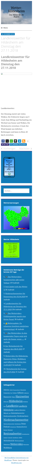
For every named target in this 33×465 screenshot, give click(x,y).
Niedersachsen (22, 416)
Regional (10, 430)
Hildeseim (6, 401)
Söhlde (20, 437)
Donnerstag (7, 393)
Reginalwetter (13, 426)
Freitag (15, 393)
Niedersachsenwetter (16, 419)
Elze (11, 393)
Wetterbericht (9, 440)
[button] (3, 141)
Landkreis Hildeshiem (19, 410)
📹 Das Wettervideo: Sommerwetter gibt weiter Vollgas (14, 280)
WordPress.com (16, 463)
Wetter (5, 144)
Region (5, 430)
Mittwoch (6, 413)
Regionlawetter (25, 434)
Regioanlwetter (22, 427)
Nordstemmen (18, 423)
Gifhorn (20, 393)
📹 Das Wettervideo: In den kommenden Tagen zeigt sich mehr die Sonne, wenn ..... (15, 336)
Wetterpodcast (19, 440)
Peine (23, 423)
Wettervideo (16, 444)
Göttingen (26, 393)
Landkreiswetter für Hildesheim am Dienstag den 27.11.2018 (15, 306)
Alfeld (11, 390)
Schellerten (15, 437)
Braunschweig (16, 390)
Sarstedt (10, 437)
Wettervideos (26, 444)
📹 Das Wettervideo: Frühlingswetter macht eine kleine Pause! (15, 316)
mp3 (10, 413)
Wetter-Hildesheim (16, 9)
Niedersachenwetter (10, 416)
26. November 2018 (8, 34)
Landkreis (12, 405)
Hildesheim (16, 401)
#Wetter (6, 390)
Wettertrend (7, 444)
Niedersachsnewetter (9, 424)
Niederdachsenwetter (17, 413)
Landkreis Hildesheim (19, 144)
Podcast (7, 426)
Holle (5, 406)
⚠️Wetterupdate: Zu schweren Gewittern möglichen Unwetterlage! (16, 326)
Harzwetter (22, 396)
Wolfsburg (8, 447)
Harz (13, 397)
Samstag (6, 437)
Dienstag (23, 390)
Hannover (8, 397)
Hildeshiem (25, 401)
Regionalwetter (13, 433)
